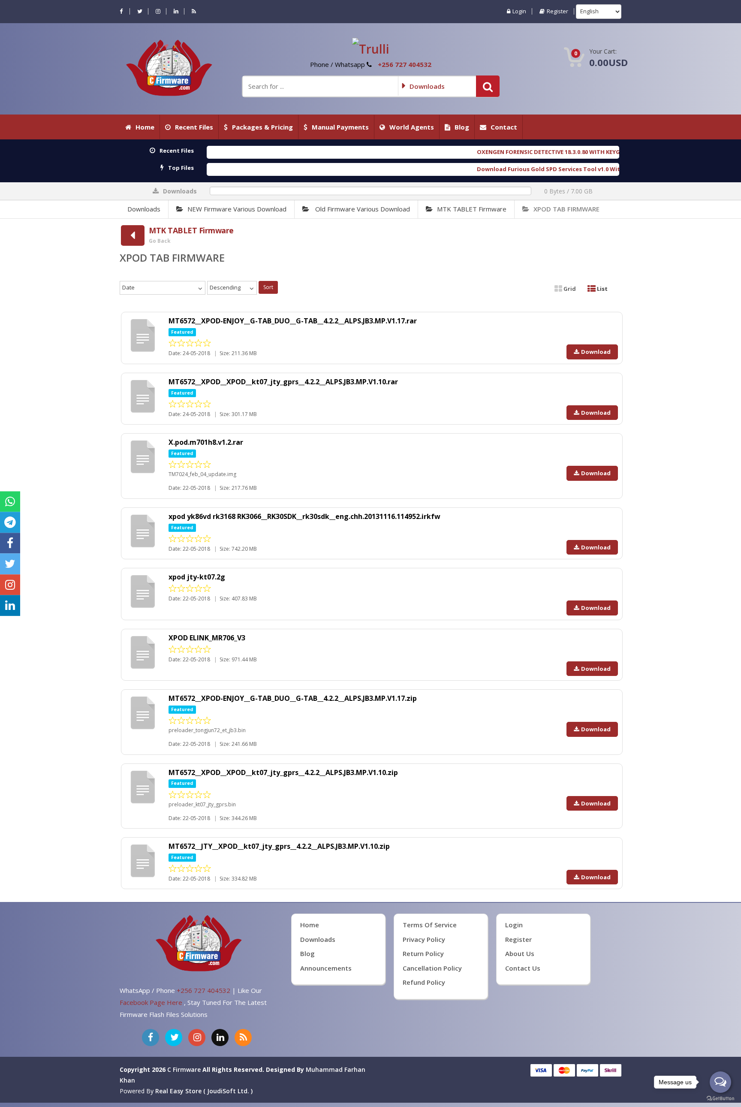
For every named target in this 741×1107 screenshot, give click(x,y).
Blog (462, 127)
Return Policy (423, 953)
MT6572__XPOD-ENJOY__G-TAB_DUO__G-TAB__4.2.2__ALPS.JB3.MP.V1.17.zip (293, 698)
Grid (569, 289)
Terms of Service (430, 924)
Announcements (326, 968)
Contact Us (522, 968)
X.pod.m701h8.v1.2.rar (206, 442)
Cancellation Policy (432, 968)
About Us (519, 953)
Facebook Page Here (152, 1002)
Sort (268, 287)
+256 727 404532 (404, 64)
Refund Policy (424, 982)
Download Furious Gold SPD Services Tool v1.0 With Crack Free (477, 169)
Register (557, 11)
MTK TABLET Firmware (471, 209)
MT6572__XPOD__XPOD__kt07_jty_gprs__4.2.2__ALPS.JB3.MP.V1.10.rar (283, 381)
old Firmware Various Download (361, 209)
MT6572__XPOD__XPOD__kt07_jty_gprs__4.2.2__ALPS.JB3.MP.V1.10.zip (283, 772)
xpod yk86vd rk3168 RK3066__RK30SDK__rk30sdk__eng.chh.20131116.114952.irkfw (304, 516)
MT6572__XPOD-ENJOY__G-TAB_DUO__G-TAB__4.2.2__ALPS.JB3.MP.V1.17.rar (293, 321)
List (602, 289)
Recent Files (194, 127)
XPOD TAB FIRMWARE (566, 209)
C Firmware (184, 1069)
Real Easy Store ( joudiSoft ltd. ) (204, 1091)
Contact (504, 127)
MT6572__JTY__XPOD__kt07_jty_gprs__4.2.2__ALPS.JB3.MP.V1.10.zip (279, 846)
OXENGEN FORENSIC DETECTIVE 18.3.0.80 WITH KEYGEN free (470, 152)
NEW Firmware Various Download (236, 209)
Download (596, 352)
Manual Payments (340, 127)
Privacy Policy (424, 939)
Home (145, 127)
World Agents (411, 127)
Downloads (143, 209)
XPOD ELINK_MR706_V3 (207, 637)
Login (519, 11)
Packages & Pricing (262, 127)
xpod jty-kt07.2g (197, 577)
